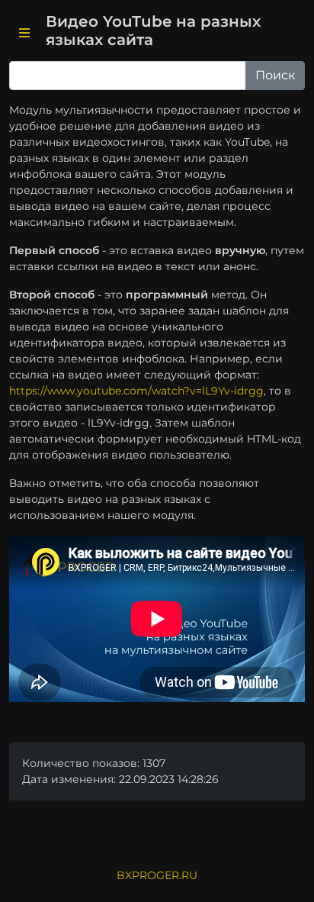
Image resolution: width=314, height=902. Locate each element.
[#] (24, 33)
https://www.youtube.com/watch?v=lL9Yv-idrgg (136, 391)
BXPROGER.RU (157, 875)
